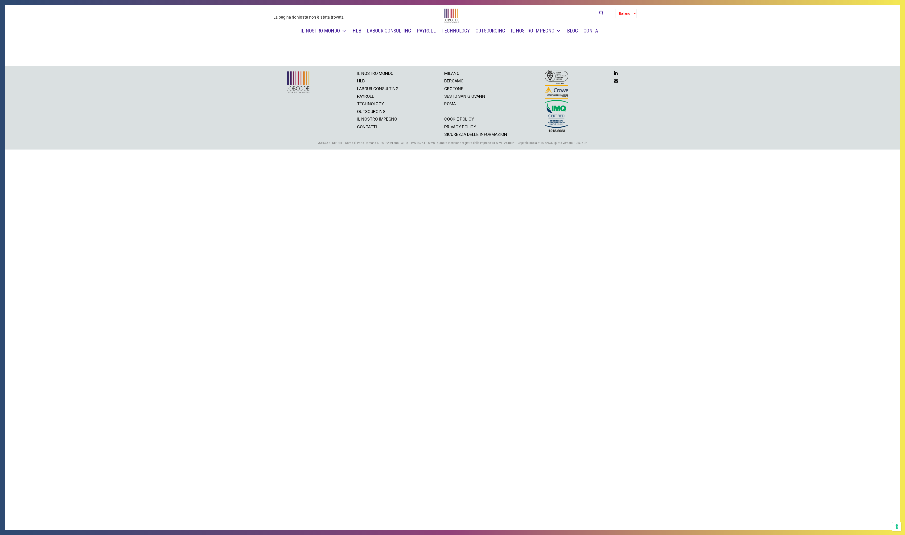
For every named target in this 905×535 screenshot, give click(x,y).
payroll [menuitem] (426, 31)
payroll (365, 96)
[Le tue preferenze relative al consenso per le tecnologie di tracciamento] (896, 526)
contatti (367, 126)
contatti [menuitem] (594, 31)
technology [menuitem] (455, 31)
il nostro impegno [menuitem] (532, 31)
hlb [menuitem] (357, 31)
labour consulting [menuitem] (389, 31)
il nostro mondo (375, 73)
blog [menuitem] (572, 31)
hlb (361, 80)
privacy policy (460, 126)
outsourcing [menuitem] (490, 31)
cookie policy (459, 119)
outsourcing (371, 111)
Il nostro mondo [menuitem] (320, 31)
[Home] (452, 16)
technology (370, 103)
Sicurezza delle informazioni (476, 134)
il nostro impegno (377, 119)
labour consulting (378, 88)
